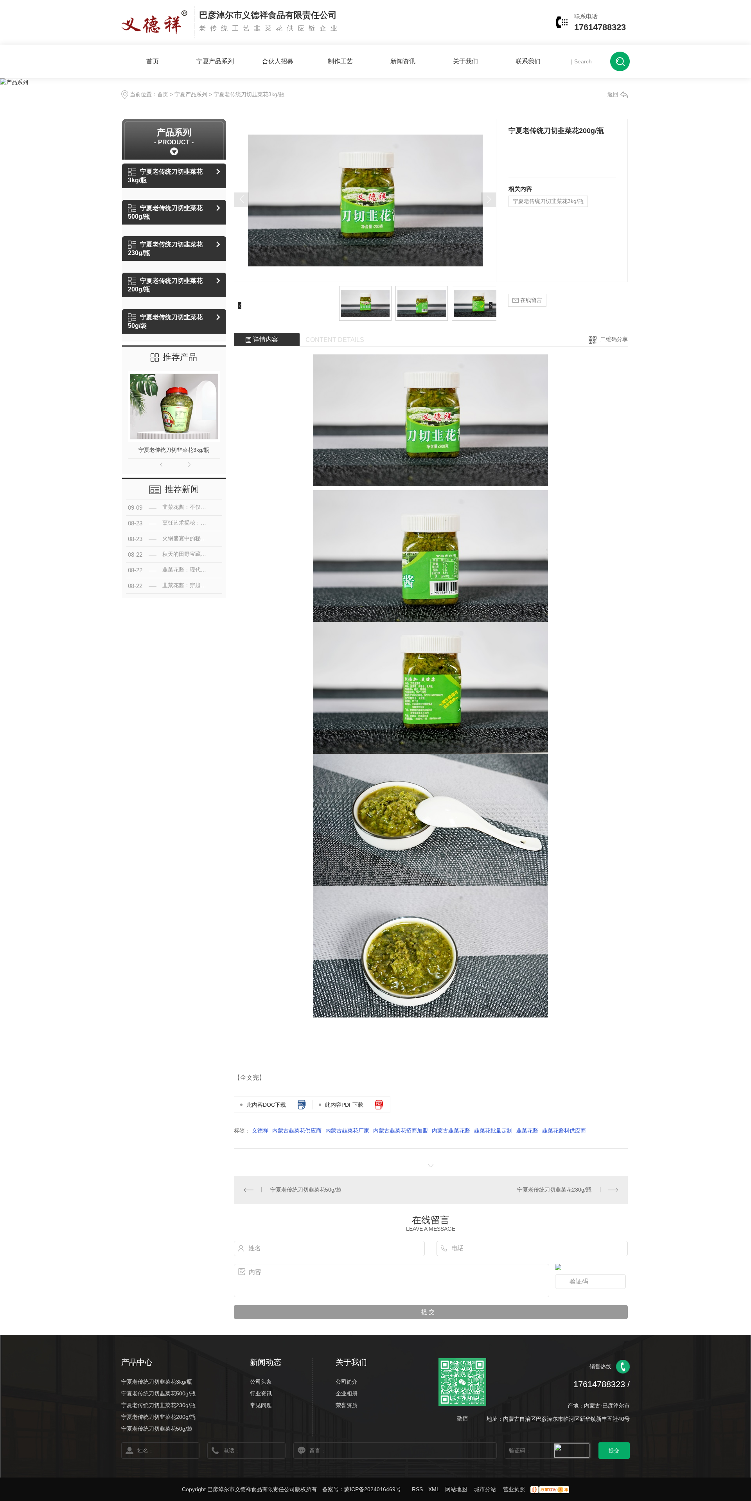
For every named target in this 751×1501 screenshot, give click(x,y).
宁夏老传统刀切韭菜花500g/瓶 (165, 212)
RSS (417, 1489)
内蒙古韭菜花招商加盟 (400, 1130)
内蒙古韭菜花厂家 (347, 1130)
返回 (612, 94)
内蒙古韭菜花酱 (451, 1130)
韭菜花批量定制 (493, 1130)
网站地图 (456, 1489)
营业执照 (514, 1489)
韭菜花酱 (527, 1130)
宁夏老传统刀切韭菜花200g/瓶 (165, 285)
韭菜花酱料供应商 (564, 1130)
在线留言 (530, 300)
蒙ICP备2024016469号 (372, 1489)
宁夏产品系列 (215, 61)
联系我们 (528, 61)
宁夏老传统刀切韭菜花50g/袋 (165, 321)
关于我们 (465, 61)
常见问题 (261, 1405)
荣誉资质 (347, 1405)
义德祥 (260, 1130)
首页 (152, 61)
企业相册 (347, 1393)
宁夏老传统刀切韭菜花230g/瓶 (165, 248)
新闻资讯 (402, 61)
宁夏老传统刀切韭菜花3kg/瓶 (249, 94)
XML (434, 1489)
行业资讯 (261, 1393)
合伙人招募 (277, 61)
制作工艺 (340, 61)
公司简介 (347, 1382)
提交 (614, 1450)
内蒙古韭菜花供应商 (297, 1130)
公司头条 (261, 1382)
